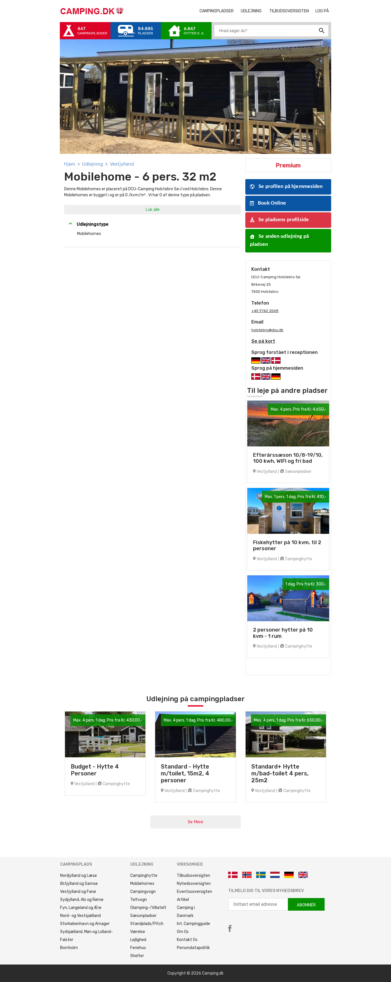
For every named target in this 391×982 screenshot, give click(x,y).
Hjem (69, 164)
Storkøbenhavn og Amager (85, 923)
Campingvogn (143, 891)
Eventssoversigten (194, 891)
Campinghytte (143, 875)
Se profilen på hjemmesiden (290, 186)
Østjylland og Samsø (79, 883)
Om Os (183, 931)
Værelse (137, 931)
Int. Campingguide (193, 923)
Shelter (137, 955)
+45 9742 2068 (265, 311)
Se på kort (263, 341)
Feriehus (138, 947)
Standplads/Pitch (146, 923)
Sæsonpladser (143, 915)
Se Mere (195, 821)
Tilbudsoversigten (291, 11)
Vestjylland (122, 164)
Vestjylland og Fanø (78, 891)
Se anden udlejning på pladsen (279, 240)
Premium (288, 165)
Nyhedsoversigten (194, 883)
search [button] (321, 30)
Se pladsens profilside (283, 220)
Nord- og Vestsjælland (80, 915)
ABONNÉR (306, 904)
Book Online (271, 203)
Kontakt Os (187, 939)
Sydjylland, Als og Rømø (81, 899)
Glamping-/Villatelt (148, 907)
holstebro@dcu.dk (267, 330)
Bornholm (69, 947)
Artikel (183, 899)
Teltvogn (138, 899)
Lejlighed (138, 939)
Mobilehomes (142, 883)
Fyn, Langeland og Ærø (80, 907)
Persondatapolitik (193, 947)
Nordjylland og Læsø (78, 875)
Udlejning (92, 164)
